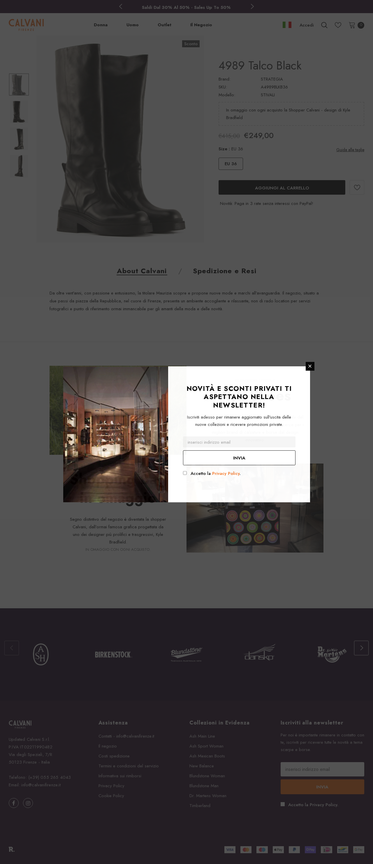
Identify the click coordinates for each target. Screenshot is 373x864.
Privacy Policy (226, 473)
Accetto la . (216, 473)
